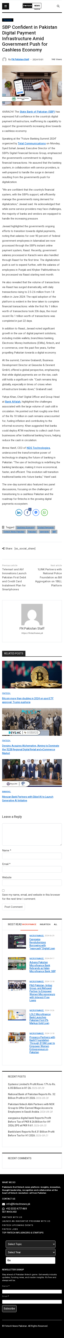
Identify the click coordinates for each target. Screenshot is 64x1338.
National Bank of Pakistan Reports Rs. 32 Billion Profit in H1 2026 (31, 1096)
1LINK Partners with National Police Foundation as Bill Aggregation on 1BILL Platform (48, 577)
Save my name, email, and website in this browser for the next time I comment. (31, 897)
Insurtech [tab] (45, 924)
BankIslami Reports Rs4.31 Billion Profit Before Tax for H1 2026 (31, 1133)
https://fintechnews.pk (32, 633)
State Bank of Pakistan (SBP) (37, 112)
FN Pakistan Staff (20, 59)
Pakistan (32, 531)
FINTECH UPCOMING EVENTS (17, 1225)
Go (9, 1260)
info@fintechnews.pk (18, 1204)
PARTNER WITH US (12, 1217)
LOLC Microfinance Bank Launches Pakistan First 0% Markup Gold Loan (40, 1019)
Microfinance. (37, 935)
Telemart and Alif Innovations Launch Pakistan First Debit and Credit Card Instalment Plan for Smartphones (14, 579)
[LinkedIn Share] (18, 512)
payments (44, 531)
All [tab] (55, 924)
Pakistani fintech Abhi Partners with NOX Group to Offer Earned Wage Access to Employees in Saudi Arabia (31, 1108)
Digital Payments (46, 527)
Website (7, 877)
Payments (8, 20)
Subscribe (9, 1309)
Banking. (6, 791)
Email (5, 864)
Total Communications (32, 143)
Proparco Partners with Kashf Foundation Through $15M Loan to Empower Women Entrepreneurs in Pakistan (42, 1045)
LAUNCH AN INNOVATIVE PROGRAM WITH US (26, 1221)
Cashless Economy (25, 527)
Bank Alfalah (13, 402)
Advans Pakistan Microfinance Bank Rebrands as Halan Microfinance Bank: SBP (43, 967)
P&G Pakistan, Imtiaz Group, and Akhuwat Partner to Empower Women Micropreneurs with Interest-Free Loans (42, 993)
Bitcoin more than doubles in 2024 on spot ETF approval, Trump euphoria (28, 700)
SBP (54, 531)
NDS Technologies (38, 448)
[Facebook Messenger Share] (36, 512)
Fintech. (6, 693)
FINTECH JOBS (10, 1229)
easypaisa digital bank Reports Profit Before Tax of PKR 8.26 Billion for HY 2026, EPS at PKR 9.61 (29, 1121)
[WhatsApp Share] (44, 512)
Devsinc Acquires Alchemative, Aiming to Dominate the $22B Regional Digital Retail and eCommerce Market (30, 749)
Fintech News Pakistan (14, 531)
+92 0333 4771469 (16, 1209)
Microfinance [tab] (29, 924)
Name (5, 850)
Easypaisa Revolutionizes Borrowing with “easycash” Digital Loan (42, 944)
